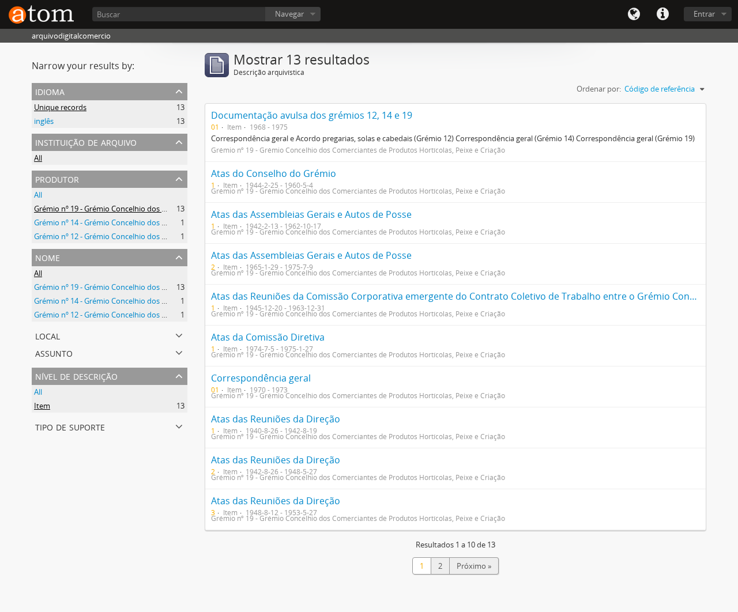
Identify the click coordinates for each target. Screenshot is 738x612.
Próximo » (474, 566)
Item (42, 406)
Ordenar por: (599, 89)
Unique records (60, 107)
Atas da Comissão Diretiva (268, 337)
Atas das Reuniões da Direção (275, 419)
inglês (44, 121)
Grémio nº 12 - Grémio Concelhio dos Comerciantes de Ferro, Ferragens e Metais (170, 236)
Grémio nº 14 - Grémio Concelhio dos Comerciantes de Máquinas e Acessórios (166, 222)
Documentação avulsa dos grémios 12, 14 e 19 (311, 115)
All (38, 158)
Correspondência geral (261, 378)
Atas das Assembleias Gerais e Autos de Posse (311, 214)
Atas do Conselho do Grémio (273, 173)
